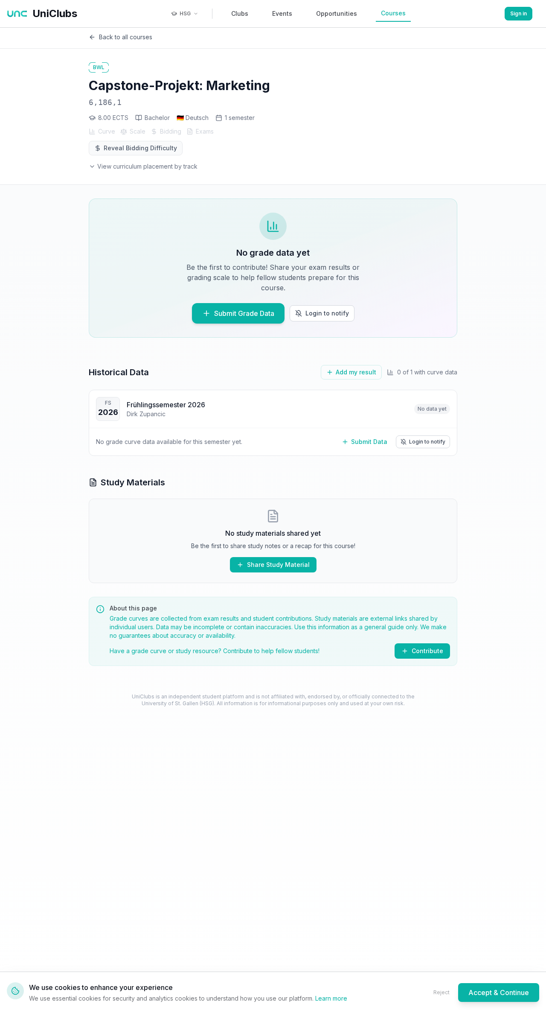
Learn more (331, 998)
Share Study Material (278, 564)
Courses (393, 13)
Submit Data (369, 441)
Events (282, 13)
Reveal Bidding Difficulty (140, 148)
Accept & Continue (498, 992)
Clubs (239, 13)
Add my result (356, 372)
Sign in (518, 13)
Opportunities (336, 13)
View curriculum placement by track (147, 166)
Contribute (427, 650)
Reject (441, 992)
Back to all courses (125, 37)
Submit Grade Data (244, 313)
